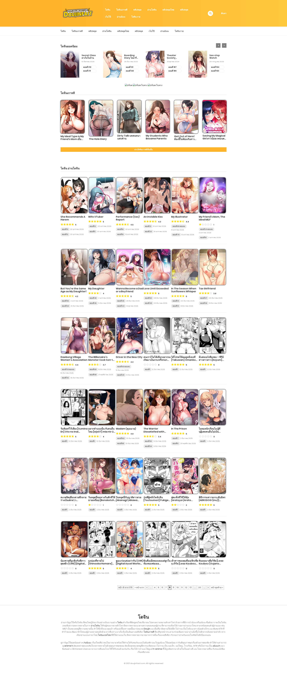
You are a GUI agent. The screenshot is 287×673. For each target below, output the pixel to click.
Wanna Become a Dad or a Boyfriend (129, 290)
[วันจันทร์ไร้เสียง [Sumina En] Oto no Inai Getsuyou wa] (74, 407)
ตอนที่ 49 (148, 303)
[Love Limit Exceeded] (157, 267)
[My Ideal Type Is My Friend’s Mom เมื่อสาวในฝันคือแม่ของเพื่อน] (72, 116)
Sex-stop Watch (214, 56)
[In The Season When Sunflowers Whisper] (185, 267)
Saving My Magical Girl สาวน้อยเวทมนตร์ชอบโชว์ (214, 138)
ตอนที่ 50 (148, 298)
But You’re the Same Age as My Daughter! (74, 290)
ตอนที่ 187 (172, 67)
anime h (68, 645)
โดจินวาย (135, 16)
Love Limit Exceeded (156, 288)
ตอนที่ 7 (175, 438)
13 (191, 587)
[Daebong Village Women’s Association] (74, 335)
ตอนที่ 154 (215, 67)
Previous (218, 45)
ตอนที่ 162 (121, 438)
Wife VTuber (95, 217)
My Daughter (96, 288)
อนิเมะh (216, 645)
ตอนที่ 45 (120, 301)
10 (178, 587)
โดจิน (107, 9)
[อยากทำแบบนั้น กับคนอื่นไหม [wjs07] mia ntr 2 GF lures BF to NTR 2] (102, 407)
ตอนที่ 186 (172, 71)
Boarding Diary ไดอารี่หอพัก (130, 56)
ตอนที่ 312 (87, 67)
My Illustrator (179, 217)
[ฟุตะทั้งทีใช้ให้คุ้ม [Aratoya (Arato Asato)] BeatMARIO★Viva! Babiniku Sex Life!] (185, 476)
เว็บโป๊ (108, 16)
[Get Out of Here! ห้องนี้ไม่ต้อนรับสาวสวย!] (186, 116)
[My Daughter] (102, 267)
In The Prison (179, 428)
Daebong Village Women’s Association (74, 358)
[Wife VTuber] (102, 195)
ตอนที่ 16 (120, 229)
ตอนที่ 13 (65, 229)
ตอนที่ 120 (130, 71)
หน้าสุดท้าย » (217, 587)
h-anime (157, 648)
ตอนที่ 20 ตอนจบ (206, 229)
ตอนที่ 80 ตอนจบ (179, 226)
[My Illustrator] (185, 195)
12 (186, 587)
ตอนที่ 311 (87, 71)
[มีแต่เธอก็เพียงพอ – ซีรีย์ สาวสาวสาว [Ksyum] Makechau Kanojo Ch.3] (213, 335)
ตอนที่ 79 (176, 234)
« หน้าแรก (139, 587)
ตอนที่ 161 (120, 443)
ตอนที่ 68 (93, 374)
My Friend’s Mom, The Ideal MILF (212, 218)
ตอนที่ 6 (175, 443)
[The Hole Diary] (101, 118)
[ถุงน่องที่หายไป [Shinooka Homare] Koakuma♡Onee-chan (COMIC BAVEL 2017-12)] (102, 539)
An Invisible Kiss (153, 217)
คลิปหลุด (137, 9)
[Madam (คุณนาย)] (130, 407)
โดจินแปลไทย (104, 635)
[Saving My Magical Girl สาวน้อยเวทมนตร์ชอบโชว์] (214, 116)
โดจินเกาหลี (121, 9)
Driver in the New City (129, 357)
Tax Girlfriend (207, 288)
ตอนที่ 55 (65, 301)
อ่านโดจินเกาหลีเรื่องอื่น (143, 149)
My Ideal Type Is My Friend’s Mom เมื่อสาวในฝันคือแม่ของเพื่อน (72, 141)
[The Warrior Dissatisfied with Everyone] (157, 407)
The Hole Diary (98, 139)
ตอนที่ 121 (129, 67)
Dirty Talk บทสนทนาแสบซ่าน (128, 137)
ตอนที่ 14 (176, 301)
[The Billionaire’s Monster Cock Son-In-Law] (102, 335)
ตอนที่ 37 (203, 298)
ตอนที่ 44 (120, 306)
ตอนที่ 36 (93, 303)
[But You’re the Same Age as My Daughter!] (74, 267)
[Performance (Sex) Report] (130, 195)
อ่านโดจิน (152, 9)
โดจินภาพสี (149, 631)
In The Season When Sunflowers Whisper (183, 290)
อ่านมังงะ (121, 16)
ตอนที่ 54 (65, 306)
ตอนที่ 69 (93, 369)
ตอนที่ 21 (148, 226)
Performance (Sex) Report (128, 218)
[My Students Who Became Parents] (158, 116)
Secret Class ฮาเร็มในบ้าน (89, 56)
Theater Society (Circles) (172, 56)
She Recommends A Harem (73, 218)
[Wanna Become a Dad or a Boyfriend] (130, 267)
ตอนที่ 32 (65, 378)
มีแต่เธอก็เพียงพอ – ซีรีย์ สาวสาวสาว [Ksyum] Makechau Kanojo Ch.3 (211, 361)
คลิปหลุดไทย (168, 9)
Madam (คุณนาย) (126, 428)
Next (224, 45)
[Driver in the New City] (130, 335)
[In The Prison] (185, 407)
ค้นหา (223, 13)
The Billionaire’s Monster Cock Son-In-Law (102, 359)
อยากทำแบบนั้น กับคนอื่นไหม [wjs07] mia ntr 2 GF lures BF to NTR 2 (101, 431)
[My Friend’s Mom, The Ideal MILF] (213, 195)
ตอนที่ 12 (65, 234)
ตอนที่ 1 (147, 369)
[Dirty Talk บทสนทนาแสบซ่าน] (129, 116)
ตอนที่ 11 (92, 231)
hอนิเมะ (87, 642)
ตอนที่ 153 (215, 71)
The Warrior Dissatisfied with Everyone (154, 431)
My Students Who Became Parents (157, 137)
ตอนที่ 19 (203, 237)
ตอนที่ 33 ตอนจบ (68, 369)
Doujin (147, 628)
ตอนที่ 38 (93, 298)
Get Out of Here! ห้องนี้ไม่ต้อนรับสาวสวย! (184, 139)
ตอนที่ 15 (120, 234)
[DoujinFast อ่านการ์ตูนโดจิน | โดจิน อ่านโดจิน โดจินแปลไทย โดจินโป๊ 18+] (78, 13)
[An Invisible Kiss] (157, 195)
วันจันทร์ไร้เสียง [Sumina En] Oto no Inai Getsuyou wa (74, 431)
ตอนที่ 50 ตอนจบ (123, 366)
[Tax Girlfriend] (213, 267)
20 (199, 587)
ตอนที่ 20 (148, 231)
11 (182, 587)
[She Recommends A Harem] (74, 195)
